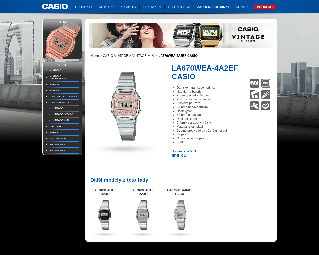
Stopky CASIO (58, 150)
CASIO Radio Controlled (64, 96)
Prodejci (265, 7)
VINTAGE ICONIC (63, 114)
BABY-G (54, 84)
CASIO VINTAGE (59, 102)
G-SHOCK (55, 69)
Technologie (179, 7)
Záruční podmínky (213, 7)
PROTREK (56, 126)
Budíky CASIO (58, 144)
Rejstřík (107, 7)
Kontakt (243, 7)
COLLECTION (58, 138)
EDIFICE (55, 90)
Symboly (129, 7)
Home (94, 56)
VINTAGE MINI (61, 120)
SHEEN (54, 132)
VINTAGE (58, 108)
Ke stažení (152, 7)
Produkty (84, 7)
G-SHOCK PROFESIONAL (59, 77)
